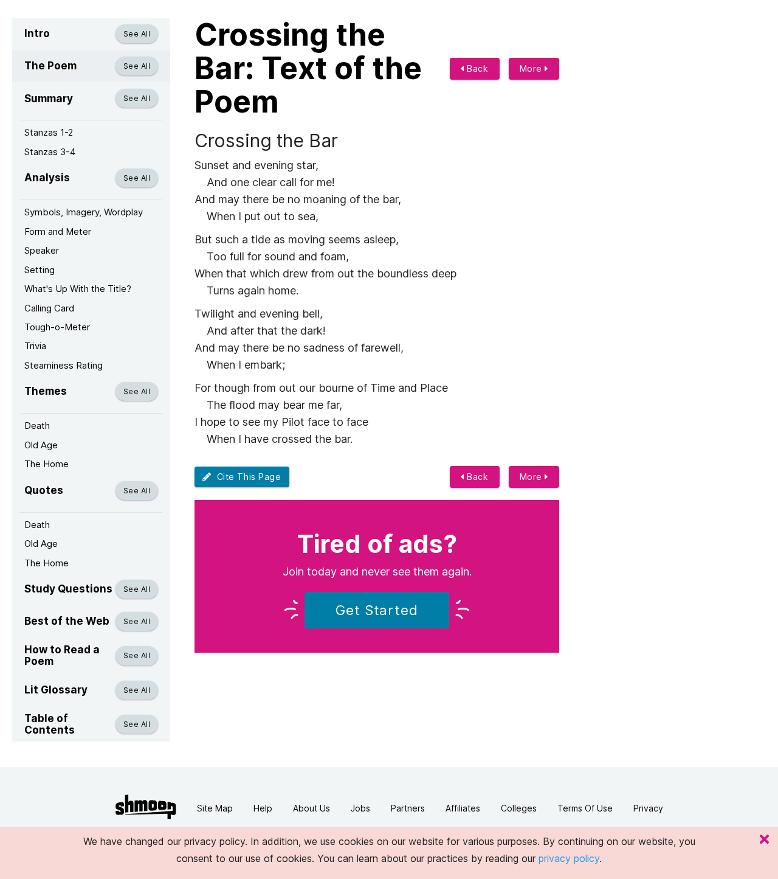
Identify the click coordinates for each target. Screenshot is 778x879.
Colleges (519, 808)
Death (37, 425)
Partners (408, 808)
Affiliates (463, 808)
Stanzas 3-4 (49, 152)
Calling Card (49, 308)
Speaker (41, 250)
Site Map (215, 808)
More (532, 68)
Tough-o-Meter (57, 327)
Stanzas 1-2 (48, 132)
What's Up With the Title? (77, 288)
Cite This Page (246, 476)
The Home (46, 464)
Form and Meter (57, 231)
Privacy (648, 808)
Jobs (360, 808)
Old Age (41, 445)
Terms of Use (585, 808)
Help (262, 808)
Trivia (35, 346)
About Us (311, 808)
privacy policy (569, 858)
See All (136, 33)
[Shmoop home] (145, 806)
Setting (39, 270)
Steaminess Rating (63, 365)
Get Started (377, 610)
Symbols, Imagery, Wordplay (83, 212)
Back (476, 68)
